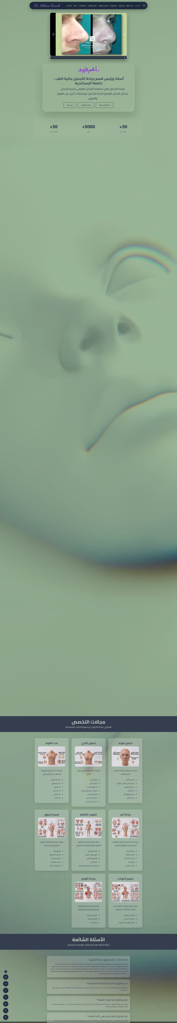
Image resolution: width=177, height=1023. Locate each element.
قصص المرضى (103, 5)
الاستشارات (82, 5)
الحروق (53, 971)
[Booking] (5, 1017)
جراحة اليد (59, 971)
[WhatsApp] (5, 977)
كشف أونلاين (92, 5)
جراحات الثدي (109, 971)
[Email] (5, 1003)
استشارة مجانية (104, 105)
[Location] (5, 1010)
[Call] (5, 997)
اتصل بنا (69, 5)
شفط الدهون (93, 971)
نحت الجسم (101, 971)
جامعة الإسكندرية (80, 964)
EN (144, 5)
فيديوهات (113, 5)
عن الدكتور (129, 5)
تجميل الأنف (118, 971)
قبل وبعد (121, 5)
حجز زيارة (70, 105)
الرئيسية (137, 5)
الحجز (75, 5)
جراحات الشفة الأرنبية (77, 971)
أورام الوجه (66, 971)
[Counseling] (5, 990)
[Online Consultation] (5, 983)
